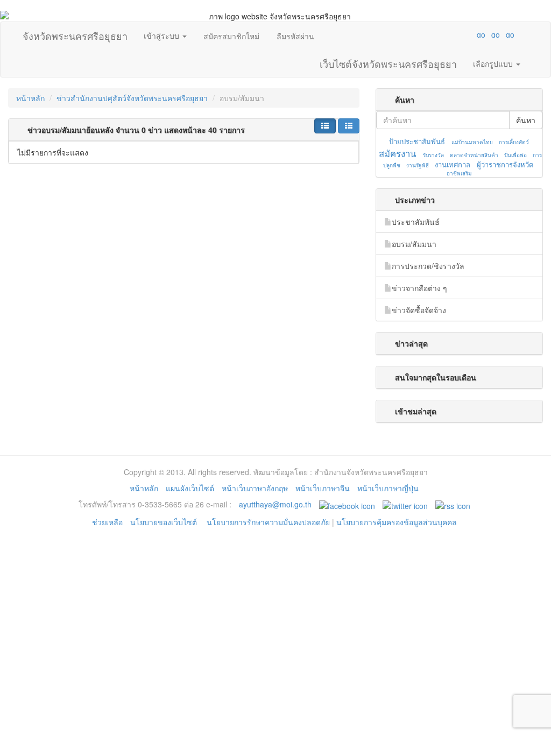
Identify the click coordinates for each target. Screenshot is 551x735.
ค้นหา (525, 120)
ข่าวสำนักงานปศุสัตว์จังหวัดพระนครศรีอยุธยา (132, 98)
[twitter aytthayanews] (405, 504)
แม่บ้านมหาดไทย (472, 142)
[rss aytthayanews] (452, 504)
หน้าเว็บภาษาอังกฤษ (255, 488)
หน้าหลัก (30, 98)
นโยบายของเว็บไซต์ (164, 522)
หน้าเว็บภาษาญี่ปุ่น (388, 488)
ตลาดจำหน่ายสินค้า (474, 155)
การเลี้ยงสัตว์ (514, 142)
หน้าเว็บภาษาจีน (322, 488)
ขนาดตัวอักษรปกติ (460, 34)
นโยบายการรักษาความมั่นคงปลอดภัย (268, 522)
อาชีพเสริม (459, 173)
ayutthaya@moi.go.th (275, 504)
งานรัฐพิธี (417, 165)
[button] (325, 125)
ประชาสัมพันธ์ (416, 221)
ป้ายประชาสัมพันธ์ (417, 141)
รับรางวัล (433, 155)
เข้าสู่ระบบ (162, 35)
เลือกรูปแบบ (494, 63)
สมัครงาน (397, 153)
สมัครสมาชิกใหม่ (231, 36)
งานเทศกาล (452, 164)
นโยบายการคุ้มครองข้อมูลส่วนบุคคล (396, 522)
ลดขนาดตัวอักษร (449, 34)
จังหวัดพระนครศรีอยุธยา (75, 33)
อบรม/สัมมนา (414, 243)
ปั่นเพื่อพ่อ (515, 155)
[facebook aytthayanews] (347, 504)
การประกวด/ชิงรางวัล (428, 265)
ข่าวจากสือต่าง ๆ (419, 287)
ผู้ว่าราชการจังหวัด (505, 164)
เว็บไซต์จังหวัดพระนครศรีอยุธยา (388, 61)
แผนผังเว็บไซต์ (190, 488)
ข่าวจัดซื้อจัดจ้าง (419, 310)
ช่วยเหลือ (107, 522)
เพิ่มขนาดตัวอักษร (471, 34)
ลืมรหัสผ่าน (295, 36)
